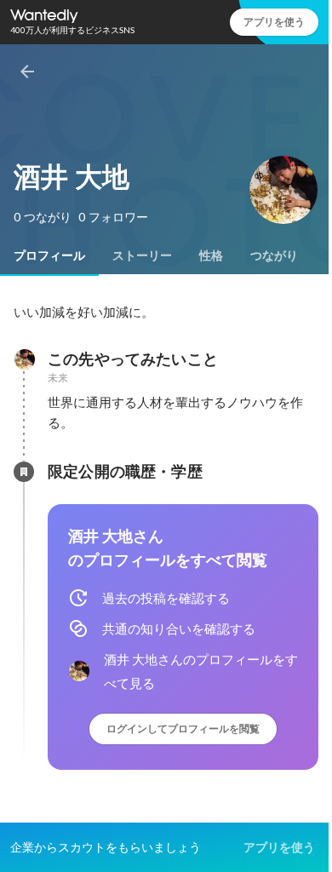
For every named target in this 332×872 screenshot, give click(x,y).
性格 (211, 255)
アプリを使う (274, 21)
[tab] (49, 255)
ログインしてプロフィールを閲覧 (183, 728)
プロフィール (49, 255)
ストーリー (142, 255)
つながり (274, 255)
